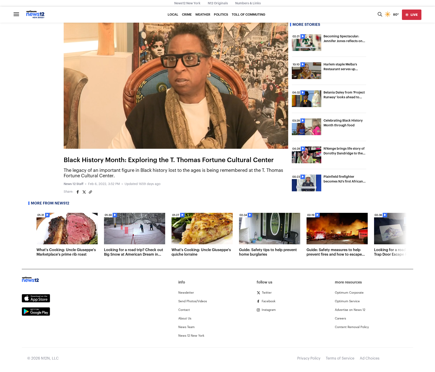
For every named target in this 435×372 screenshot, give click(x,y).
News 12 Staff (73, 184)
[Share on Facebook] (78, 192)
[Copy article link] (90, 192)
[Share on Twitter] (84, 192)
